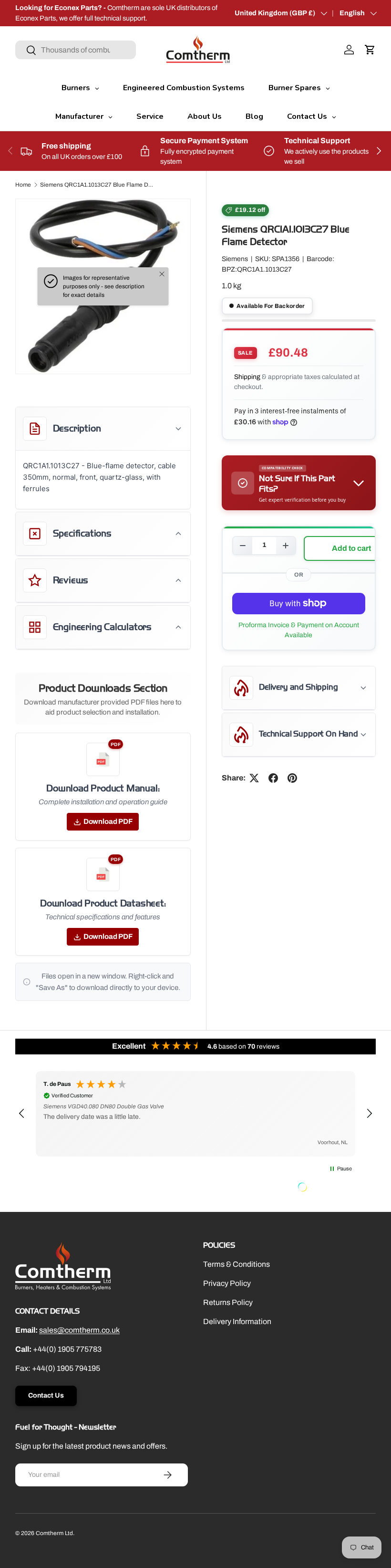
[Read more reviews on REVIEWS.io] (326, 1188)
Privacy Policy (227, 1283)
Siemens (235, 259)
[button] (370, 49)
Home (23, 184)
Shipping (247, 376)
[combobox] (75, 50)
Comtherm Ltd (54, 1533)
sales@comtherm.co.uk (79, 1330)
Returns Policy (228, 1302)
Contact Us (46, 1395)
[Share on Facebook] (273, 778)
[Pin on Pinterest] (292, 778)
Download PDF (108, 821)
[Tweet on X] (254, 778)
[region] (195, 1114)
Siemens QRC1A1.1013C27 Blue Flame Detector (97, 184)
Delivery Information (237, 1321)
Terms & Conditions (236, 1264)
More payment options (298, 630)
